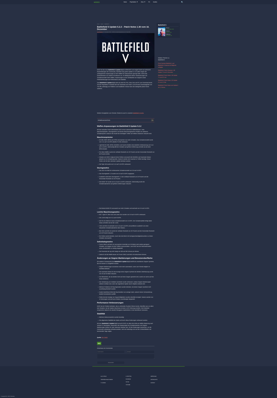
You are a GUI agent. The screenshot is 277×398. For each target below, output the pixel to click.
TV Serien (103, 382)
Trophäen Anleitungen (107, 379)
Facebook (128, 379)
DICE (99, 343)
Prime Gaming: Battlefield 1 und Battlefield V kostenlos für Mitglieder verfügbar (167, 65)
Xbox (142, 2)
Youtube (128, 384)
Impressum (153, 376)
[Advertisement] (138, 13)
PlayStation (133, 2)
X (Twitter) (128, 376)
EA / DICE (105, 337)
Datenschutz (154, 379)
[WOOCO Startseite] (97, 2)
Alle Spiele (104, 376)
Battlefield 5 (162, 25)
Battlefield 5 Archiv (138, 113)
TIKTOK (127, 381)
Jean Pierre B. (100, 32)
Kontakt (153, 382)
